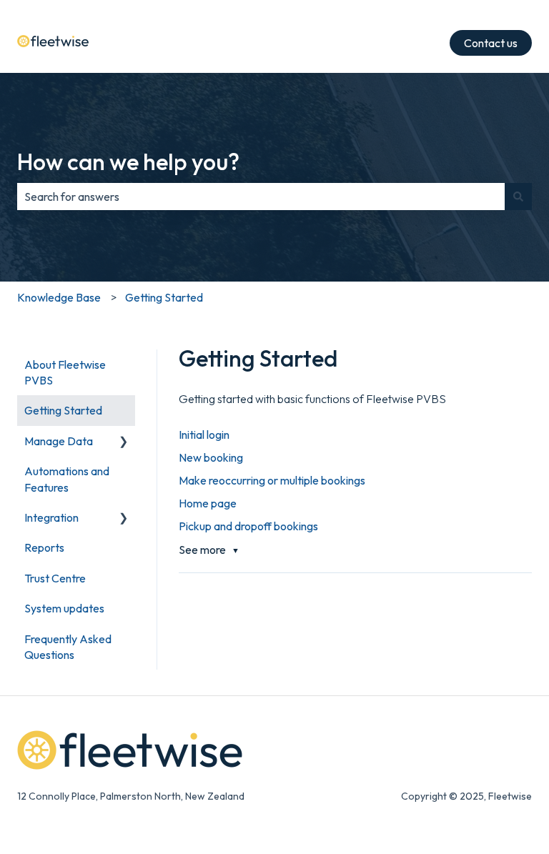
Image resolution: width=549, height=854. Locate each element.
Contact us (491, 43)
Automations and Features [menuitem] (66, 479)
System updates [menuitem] (64, 608)
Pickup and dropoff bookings (248, 526)
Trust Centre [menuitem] (55, 578)
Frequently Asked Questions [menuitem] (68, 647)
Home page (208, 503)
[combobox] (261, 196)
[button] (123, 442)
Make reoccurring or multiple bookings (272, 480)
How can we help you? (128, 161)
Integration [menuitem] (51, 517)
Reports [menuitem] (44, 547)
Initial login (204, 434)
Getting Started (164, 297)
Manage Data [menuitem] (58, 441)
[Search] (518, 196)
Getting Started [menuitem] (63, 410)
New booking (211, 457)
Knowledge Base (59, 297)
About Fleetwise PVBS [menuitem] (65, 372)
